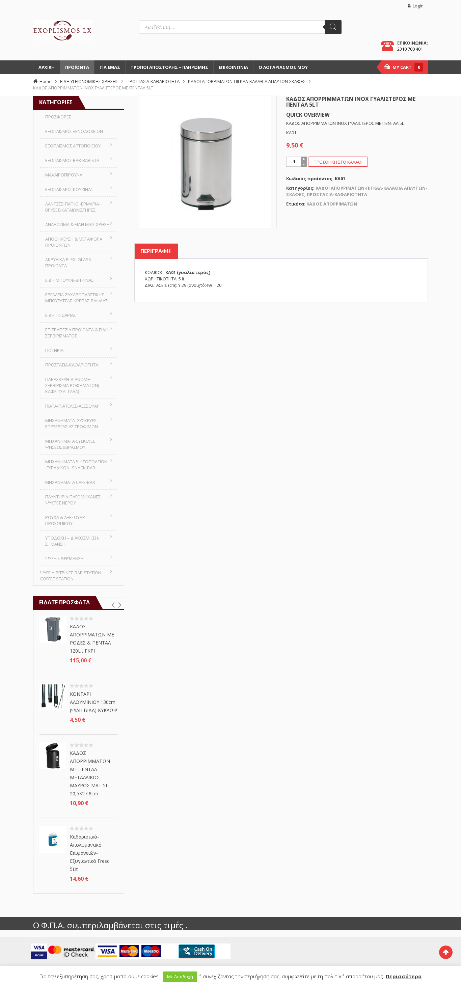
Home (45, 81)
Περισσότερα (404, 976)
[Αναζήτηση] (333, 27)
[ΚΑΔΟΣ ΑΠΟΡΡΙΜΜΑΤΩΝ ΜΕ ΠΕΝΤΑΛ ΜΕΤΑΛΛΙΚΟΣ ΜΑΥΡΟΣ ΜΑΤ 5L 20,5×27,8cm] (52, 755)
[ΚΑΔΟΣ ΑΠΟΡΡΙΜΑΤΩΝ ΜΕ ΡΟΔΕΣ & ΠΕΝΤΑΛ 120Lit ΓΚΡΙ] (52, 629)
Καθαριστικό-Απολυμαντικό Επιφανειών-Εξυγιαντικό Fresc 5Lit (89, 852)
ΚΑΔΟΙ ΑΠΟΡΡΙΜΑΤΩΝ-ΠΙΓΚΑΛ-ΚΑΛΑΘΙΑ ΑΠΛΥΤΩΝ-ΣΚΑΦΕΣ (246, 81)
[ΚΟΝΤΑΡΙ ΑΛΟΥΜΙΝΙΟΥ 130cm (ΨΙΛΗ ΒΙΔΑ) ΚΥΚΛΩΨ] (52, 696)
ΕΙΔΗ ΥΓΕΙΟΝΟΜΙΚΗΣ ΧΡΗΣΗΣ (89, 81)
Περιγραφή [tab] (155, 251)
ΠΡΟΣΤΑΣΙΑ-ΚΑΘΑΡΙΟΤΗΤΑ (153, 81)
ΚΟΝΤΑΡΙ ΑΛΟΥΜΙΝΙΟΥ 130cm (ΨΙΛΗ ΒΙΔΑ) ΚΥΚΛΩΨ (93, 702)
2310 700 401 (410, 49)
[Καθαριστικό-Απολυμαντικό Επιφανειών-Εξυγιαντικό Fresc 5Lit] (52, 839)
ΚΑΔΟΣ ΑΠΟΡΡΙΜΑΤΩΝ (331, 204)
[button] (113, 605)
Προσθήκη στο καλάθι (338, 162)
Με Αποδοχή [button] (180, 977)
